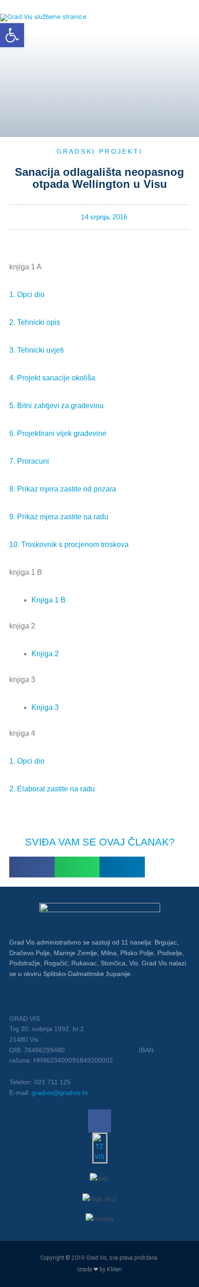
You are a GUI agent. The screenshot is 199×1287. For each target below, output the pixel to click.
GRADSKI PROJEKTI (99, 151)
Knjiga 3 (45, 707)
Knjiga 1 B (48, 600)
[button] (32, 867)
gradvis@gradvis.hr (59, 1092)
